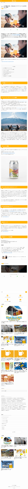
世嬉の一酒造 (10, 406)
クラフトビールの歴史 (5, 420)
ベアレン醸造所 (21, 405)
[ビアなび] (14, 1)
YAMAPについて (6, 74)
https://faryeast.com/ (6, 216)
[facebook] (12, 485)
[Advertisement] (14, 285)
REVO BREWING (3, 400)
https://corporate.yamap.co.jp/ (8, 252)
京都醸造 (20, 406)
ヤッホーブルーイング (4, 406)
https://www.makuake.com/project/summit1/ (8, 61)
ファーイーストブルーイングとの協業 (9, 69)
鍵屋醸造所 (3, 410)
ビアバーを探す (4, 425)
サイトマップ (18, 486)
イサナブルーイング (8, 404)
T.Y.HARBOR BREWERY (19, 400)
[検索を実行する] (26, 292)
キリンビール (19, 404)
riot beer (8, 400)
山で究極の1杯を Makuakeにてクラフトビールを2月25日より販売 (17, 257)
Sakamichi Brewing (13, 400)
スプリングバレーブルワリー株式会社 (13, 405)
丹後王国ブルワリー (15, 406)
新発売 (2, 8)
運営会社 (9, 486)
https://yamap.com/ (5, 231)
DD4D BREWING (3, 399)
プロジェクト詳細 (6, 70)
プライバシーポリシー (13, 486)
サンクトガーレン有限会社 (4, 405)
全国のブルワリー (4, 423)
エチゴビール (14, 404)
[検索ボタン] (27, 1)
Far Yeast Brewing (6, 263)
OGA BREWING (23, 399)
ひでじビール (3, 404)
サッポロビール (24, 404)
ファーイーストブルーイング (22, 101)
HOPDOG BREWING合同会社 (16, 399)
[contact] (15, 485)
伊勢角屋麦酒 (24, 406)
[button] (4, 29)
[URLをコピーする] (24, 29)
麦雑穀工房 (7, 410)
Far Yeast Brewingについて (7, 73)
